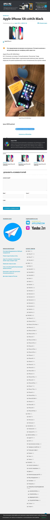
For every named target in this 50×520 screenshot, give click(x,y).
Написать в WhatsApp (25, 134)
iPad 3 (30, 278)
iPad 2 (30, 266)
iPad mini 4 (31, 300)
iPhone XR (6, 15)
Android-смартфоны (33, 468)
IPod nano (31, 419)
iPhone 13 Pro (32, 342)
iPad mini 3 (31, 296)
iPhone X (31, 401)
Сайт (4, 200)
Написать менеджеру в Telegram (25, 129)
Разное (30, 453)
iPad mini (31, 290)
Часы (30, 456)
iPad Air (30, 284)
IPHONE (29, 315)
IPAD (28, 263)
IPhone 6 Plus (32, 376)
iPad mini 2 (31, 293)
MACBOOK (30, 426)
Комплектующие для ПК (34, 474)
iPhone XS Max (32, 410)
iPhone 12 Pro (32, 333)
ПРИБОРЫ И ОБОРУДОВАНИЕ (36, 486)
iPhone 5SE (31, 370)
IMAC (28, 251)
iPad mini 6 (31, 306)
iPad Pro (30, 309)
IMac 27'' (31, 257)
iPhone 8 (30, 392)
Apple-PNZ (17, 23)
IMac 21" (31, 254)
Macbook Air (31, 428)
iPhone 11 (31, 318)
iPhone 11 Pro (32, 321)
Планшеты (31, 483)
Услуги (30, 506)
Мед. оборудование (33, 477)
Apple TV (31, 437)
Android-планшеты (33, 465)
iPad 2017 (31, 269)
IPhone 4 (31, 355)
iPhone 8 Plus (32, 395)
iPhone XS (31, 407)
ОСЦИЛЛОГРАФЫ (34, 500)
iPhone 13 (31, 336)
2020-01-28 (24, 23)
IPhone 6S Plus (32, 383)
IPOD (28, 413)
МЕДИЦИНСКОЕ (34, 497)
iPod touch (31, 422)
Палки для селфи (33, 450)
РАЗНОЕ (29, 462)
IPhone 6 (31, 373)
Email (27, 193)
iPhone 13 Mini (32, 339)
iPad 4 (30, 281)
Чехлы (30, 459)
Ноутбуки (31, 480)
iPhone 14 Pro (32, 352)
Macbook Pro (32, 431)
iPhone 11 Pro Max (33, 324)
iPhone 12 (31, 327)
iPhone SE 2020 (32, 398)
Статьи (30, 503)
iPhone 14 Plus (32, 349)
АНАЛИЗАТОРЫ (34, 491)
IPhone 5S (31, 367)
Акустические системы (34, 444)
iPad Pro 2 (31, 312)
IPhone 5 (31, 361)
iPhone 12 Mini (32, 330)
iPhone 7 (30, 386)
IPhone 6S (31, 380)
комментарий (7, 177)
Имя (4, 193)
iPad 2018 (31, 272)
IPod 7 (30, 416)
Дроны (30, 471)
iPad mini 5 (31, 303)
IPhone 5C (31, 364)
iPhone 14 (31, 346)
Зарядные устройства (34, 447)
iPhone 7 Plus (32, 389)
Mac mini (31, 260)
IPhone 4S (31, 358)
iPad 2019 (31, 275)
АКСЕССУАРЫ (31, 434)
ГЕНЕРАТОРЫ (33, 494)
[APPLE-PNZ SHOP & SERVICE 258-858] (25, 6)
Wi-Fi (30, 440)
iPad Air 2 (31, 287)
